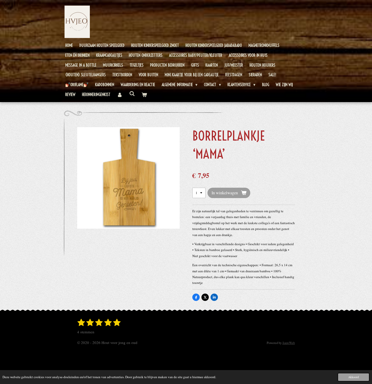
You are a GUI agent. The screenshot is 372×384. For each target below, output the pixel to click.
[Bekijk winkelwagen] (144, 95)
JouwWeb (288, 343)
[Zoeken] (132, 93)
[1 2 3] (198, 193)
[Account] (120, 95)
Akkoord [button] (353, 377)
